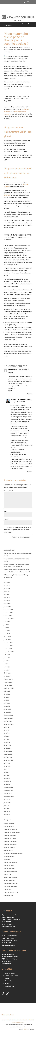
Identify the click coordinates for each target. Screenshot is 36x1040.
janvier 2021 (7, 784)
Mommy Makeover (9, 880)
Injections (7, 859)
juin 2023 (6, 697)
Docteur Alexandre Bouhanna (21, 399)
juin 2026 (6, 591)
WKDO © (25, 1029)
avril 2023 (7, 703)
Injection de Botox (9, 856)
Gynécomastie (8, 850)
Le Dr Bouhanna (10, 973)
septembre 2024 (9, 652)
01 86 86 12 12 (6, 961)
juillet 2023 (7, 694)
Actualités (8, 981)
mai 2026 (6, 594)
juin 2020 (6, 805)
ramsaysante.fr (6, 963)
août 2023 (7, 691)
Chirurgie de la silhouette (12, 832)
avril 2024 (7, 667)
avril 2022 (7, 739)
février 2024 (7, 673)
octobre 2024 (8, 649)
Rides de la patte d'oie (11, 892)
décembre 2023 (8, 679)
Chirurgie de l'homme (10, 829)
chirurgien (7, 195)
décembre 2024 (8, 643)
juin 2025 (6, 625)
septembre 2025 (9, 619)
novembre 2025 (8, 613)
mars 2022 (7, 742)
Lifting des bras (9, 865)
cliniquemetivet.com (8, 945)
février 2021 (7, 781)
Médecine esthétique (10, 877)
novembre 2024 (8, 646)
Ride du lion (7, 889)
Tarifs (7, 983)
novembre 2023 (8, 682)
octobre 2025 (8, 616)
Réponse (29, 393)
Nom (5, 511)
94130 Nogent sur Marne (10, 956)
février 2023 (7, 709)
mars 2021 (7, 778)
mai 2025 (6, 628)
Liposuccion (8, 874)
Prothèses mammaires (10, 883)
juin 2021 (6, 769)
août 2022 (7, 727)
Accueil (6, 23)
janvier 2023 (7, 712)
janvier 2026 (7, 606)
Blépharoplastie (9, 826)
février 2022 (7, 745)
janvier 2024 (7, 676)
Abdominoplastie (9, 823)
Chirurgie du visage (10, 838)
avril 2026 (7, 597)
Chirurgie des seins (14, 49)
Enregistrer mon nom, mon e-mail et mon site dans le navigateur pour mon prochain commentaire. (17, 529)
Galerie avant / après (11, 975)
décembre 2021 (8, 751)
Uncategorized (25, 49)
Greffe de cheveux (9, 847)
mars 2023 (7, 706)
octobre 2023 (8, 685)
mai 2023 (6, 700)
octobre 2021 (8, 757)
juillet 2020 (7, 802)
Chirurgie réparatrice (10, 844)
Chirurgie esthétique (10, 841)
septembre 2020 (9, 796)
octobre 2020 (8, 793)
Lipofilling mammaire (10, 871)
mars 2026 (7, 600)
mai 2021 (6, 772)
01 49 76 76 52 (6, 943)
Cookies (12, 1014)
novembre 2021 (8, 754)
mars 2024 (7, 670)
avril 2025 (7, 631)
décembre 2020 (8, 787)
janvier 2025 (7, 640)
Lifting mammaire (9, 868)
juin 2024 (6, 661)
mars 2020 (7, 814)
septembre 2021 (9, 760)
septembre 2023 (9, 688)
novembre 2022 (8, 718)
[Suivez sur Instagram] (3, 993)
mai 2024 (6, 664)
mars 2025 (7, 634)
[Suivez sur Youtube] (7, 993)
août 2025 (7, 622)
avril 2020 (7, 811)
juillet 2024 (7, 658)
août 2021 (7, 763)
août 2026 (7, 585)
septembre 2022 (9, 724)
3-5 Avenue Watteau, (8, 954)
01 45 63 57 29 (6, 922)
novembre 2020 (8, 790)
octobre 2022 (8, 721)
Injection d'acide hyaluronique (13, 853)
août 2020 (7, 799)
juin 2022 (6, 733)
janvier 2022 (7, 748)
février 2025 (7, 637)
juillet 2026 (7, 588)
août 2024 (7, 655)
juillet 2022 (7, 730)
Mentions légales (6, 1014)
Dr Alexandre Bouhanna (13, 47)
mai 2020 (6, 808)
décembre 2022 (8, 715)
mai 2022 (6, 736)
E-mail (6, 519)
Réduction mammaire (10, 886)
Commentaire (8, 491)
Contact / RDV (9, 986)
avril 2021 (7, 775)
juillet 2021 (7, 766)
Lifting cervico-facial (10, 862)
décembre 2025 (8, 609)
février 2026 (7, 603)
